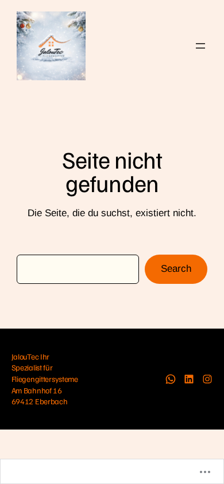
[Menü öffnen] (200, 46)
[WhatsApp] (170, 379)
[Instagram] (207, 379)
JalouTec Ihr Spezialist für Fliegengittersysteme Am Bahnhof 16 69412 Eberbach (44, 379)
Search (176, 268)
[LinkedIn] (189, 379)
